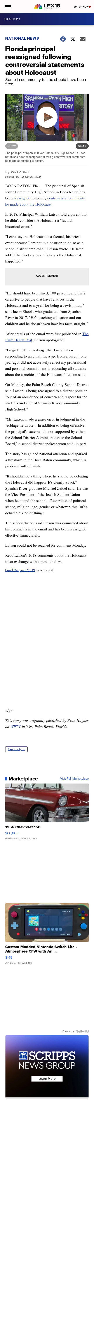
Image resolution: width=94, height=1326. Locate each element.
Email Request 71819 (20, 570)
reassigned (22, 198)
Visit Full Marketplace (74, 778)
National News (22, 38)
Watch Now (81, 6)
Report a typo (16, 749)
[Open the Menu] (7, 6)
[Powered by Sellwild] (82, 1031)
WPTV (15, 726)
